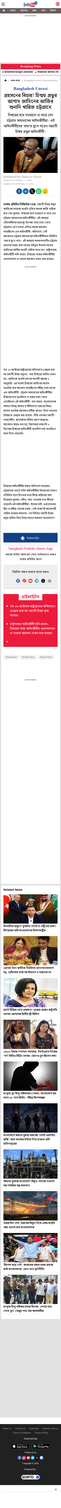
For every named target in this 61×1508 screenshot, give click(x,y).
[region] (30, 39)
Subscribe (34, 1428)
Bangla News (46, 657)
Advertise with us (50, 1428)
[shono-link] (57, 4)
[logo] (30, 4)
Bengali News (28, 657)
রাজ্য (34, 10)
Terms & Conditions (22, 1433)
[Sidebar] (3, 4)
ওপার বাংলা (15, 80)
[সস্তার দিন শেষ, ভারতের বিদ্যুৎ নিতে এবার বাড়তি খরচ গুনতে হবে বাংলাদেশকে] (30, 1205)
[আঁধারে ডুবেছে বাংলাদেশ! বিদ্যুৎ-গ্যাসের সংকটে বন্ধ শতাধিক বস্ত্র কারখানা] (30, 1164)
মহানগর (23, 10)
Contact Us (20, 1428)
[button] (19, 191)
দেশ (43, 10)
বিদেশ (53, 10)
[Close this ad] (55, 1489)
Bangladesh (11, 657)
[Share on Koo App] (45, 193)
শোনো (13, 10)
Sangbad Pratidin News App (30, 549)
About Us (7, 1428)
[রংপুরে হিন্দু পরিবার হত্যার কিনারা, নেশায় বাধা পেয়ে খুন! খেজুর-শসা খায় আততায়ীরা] (30, 1289)
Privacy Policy (41, 1433)
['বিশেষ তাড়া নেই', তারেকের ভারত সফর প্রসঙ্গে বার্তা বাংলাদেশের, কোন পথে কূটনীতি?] (30, 1247)
